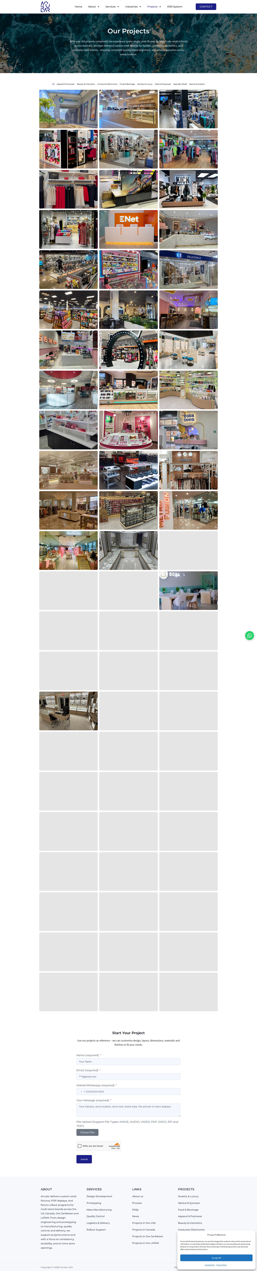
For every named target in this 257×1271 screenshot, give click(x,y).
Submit (84, 1159)
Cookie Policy (210, 1265)
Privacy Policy (221, 1265)
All (53, 84)
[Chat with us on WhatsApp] (249, 635)
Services (111, 6)
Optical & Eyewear (163, 84)
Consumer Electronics (107, 84)
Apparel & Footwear (66, 84)
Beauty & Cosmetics (86, 84)
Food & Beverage (127, 84)
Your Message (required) (92, 1100)
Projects (152, 6)
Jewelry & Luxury (144, 84)
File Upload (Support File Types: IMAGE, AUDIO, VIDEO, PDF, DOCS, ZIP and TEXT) (127, 1124)
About (92, 6)
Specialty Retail (180, 84)
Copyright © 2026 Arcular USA (57, 1267)
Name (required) (87, 1055)
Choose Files (87, 1132)
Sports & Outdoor (197, 84)
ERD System (174, 6)
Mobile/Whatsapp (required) (95, 1085)
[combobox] (80, 1091)
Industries (131, 6)
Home (78, 6)
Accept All (216, 1257)
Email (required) (87, 1070)
